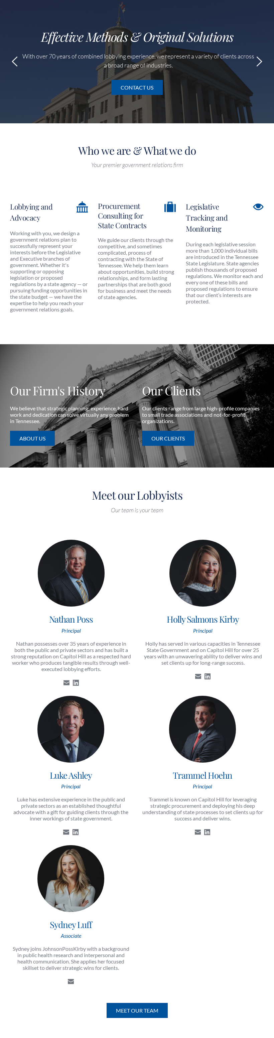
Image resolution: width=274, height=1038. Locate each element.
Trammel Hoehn (202, 775)
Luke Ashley (71, 775)
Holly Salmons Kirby (203, 619)
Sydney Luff (71, 924)
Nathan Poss (71, 619)
